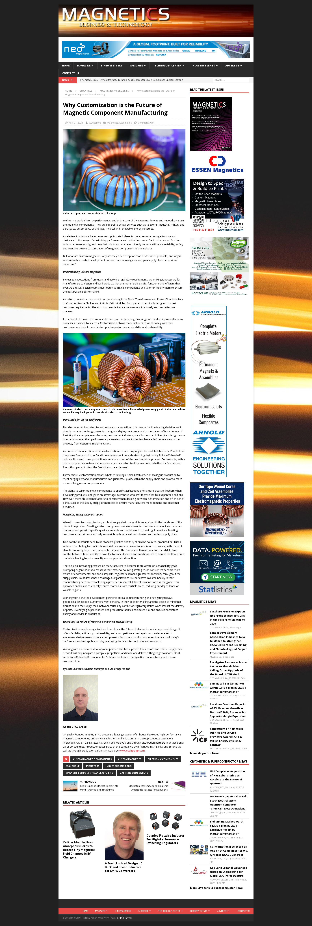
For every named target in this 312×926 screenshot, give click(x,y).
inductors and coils (118, 766)
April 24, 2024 (76, 122)
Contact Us (70, 73)
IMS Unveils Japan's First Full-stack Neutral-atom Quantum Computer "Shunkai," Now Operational (229, 802)
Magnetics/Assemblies (119, 122)
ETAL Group (73, 766)
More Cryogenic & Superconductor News (216, 888)
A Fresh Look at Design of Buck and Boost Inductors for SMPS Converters (123, 867)
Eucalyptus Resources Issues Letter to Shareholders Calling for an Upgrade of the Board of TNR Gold (229, 668)
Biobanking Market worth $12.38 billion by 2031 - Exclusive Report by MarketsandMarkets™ (226, 827)
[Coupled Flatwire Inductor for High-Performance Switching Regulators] (166, 821)
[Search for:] (231, 80)
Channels (86, 90)
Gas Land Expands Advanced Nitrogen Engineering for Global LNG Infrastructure (228, 872)
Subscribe (136, 65)
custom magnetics (129, 759)
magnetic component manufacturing (89, 772)
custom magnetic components (92, 759)
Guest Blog (95, 122)
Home (66, 65)
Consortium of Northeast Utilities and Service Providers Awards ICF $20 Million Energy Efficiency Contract (226, 737)
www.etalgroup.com (132, 750)
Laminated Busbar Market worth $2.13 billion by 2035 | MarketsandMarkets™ (228, 687)
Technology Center (167, 65)
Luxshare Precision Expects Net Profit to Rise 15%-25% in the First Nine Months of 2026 (228, 617)
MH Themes (126, 917)
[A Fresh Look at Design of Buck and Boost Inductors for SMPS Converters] (124, 835)
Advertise (232, 65)
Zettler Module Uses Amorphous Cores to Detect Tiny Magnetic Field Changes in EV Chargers (79, 849)
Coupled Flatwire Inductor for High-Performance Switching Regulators (165, 839)
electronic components (163, 759)
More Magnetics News (204, 753)
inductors (92, 766)
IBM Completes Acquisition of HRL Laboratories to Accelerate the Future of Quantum (227, 777)
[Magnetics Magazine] (156, 35)
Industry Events (203, 65)
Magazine (84, 65)
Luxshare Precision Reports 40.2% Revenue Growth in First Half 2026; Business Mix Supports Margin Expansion (228, 710)
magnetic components (134, 772)
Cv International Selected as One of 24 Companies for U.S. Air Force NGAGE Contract (229, 850)
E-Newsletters (111, 65)
